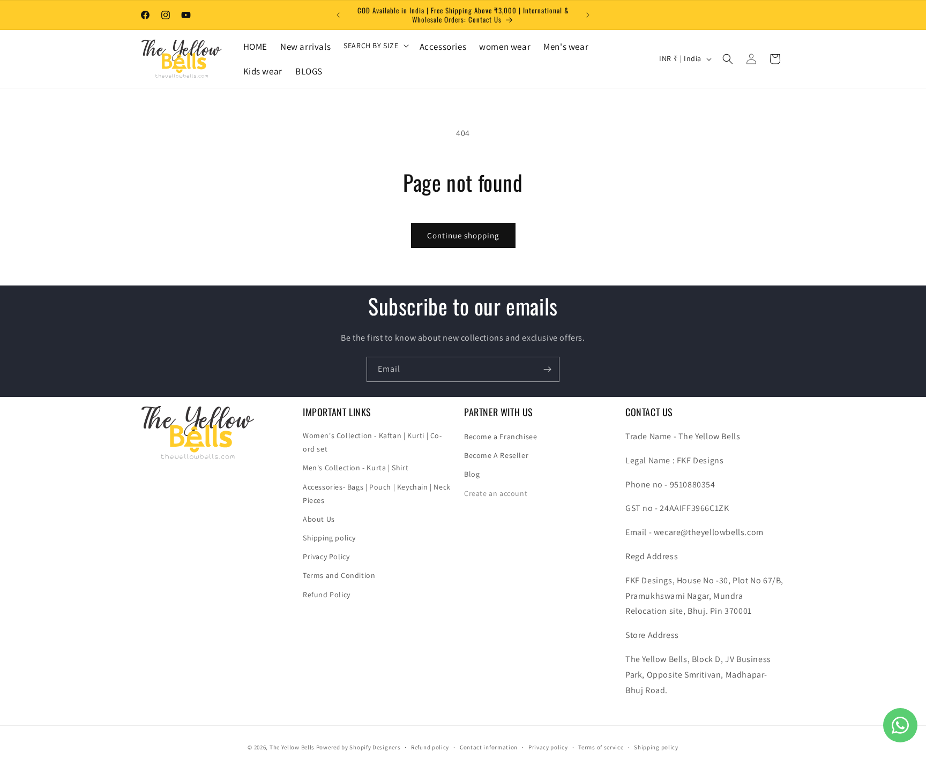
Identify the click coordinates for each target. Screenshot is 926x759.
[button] (375, 45)
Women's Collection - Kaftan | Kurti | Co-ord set (372, 442)
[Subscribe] (547, 369)
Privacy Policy (326, 557)
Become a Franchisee (500, 436)
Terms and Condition (339, 576)
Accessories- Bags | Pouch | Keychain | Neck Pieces (377, 493)
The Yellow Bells (292, 747)
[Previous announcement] (338, 15)
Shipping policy (329, 538)
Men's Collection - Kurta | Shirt (355, 468)
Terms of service (600, 746)
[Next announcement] (588, 15)
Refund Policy (326, 594)
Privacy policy (548, 746)
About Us (319, 519)
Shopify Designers (374, 747)
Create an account (495, 493)
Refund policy (430, 746)
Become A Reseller (496, 455)
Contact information (489, 746)
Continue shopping (463, 235)
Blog (472, 474)
